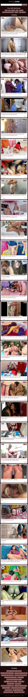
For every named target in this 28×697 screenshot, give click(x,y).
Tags (9, 695)
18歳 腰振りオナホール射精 (10, 681)
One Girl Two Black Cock (7, 685)
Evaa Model (20, 677)
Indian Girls (21, 681)
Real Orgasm (22, 12)
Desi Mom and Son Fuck (10, 677)
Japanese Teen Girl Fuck (7, 675)
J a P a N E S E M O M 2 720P (14, 679)
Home (5, 695)
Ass (9, 10)
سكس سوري (18, 683)
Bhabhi (16, 12)
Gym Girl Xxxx (8, 690)
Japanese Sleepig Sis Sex (21, 673)
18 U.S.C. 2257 (20, 695)
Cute (17, 10)
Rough (13, 10)
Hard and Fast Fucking (8, 12)
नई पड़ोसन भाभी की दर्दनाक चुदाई (7, 673)
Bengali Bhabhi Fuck (18, 690)
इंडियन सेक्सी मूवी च (6, 688)
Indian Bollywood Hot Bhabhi (18, 688)
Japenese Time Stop (19, 692)
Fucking (21, 10)
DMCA (13, 695)
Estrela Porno (10, 683)
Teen (6, 10)
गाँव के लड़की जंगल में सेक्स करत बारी (14, 671)
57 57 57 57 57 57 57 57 (21, 675)
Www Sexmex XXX (8, 692)
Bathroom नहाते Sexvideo (21, 685)
